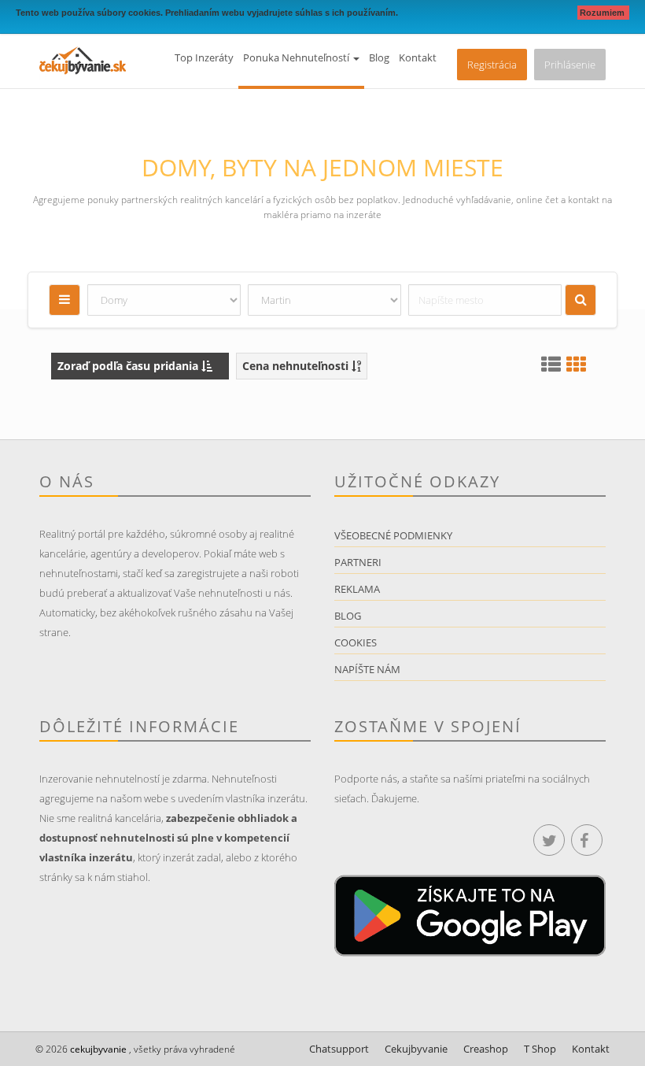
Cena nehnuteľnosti (297, 365)
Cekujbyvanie (416, 1049)
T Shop (540, 1049)
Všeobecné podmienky (393, 535)
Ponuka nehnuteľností (297, 57)
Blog (379, 57)
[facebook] (587, 840)
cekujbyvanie (97, 1049)
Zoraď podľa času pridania (129, 365)
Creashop (485, 1049)
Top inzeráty (204, 57)
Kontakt (418, 57)
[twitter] (549, 840)
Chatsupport (339, 1049)
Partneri (357, 562)
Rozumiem (603, 12)
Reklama (357, 589)
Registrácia (492, 64)
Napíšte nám (367, 669)
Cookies (355, 642)
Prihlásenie (569, 64)
